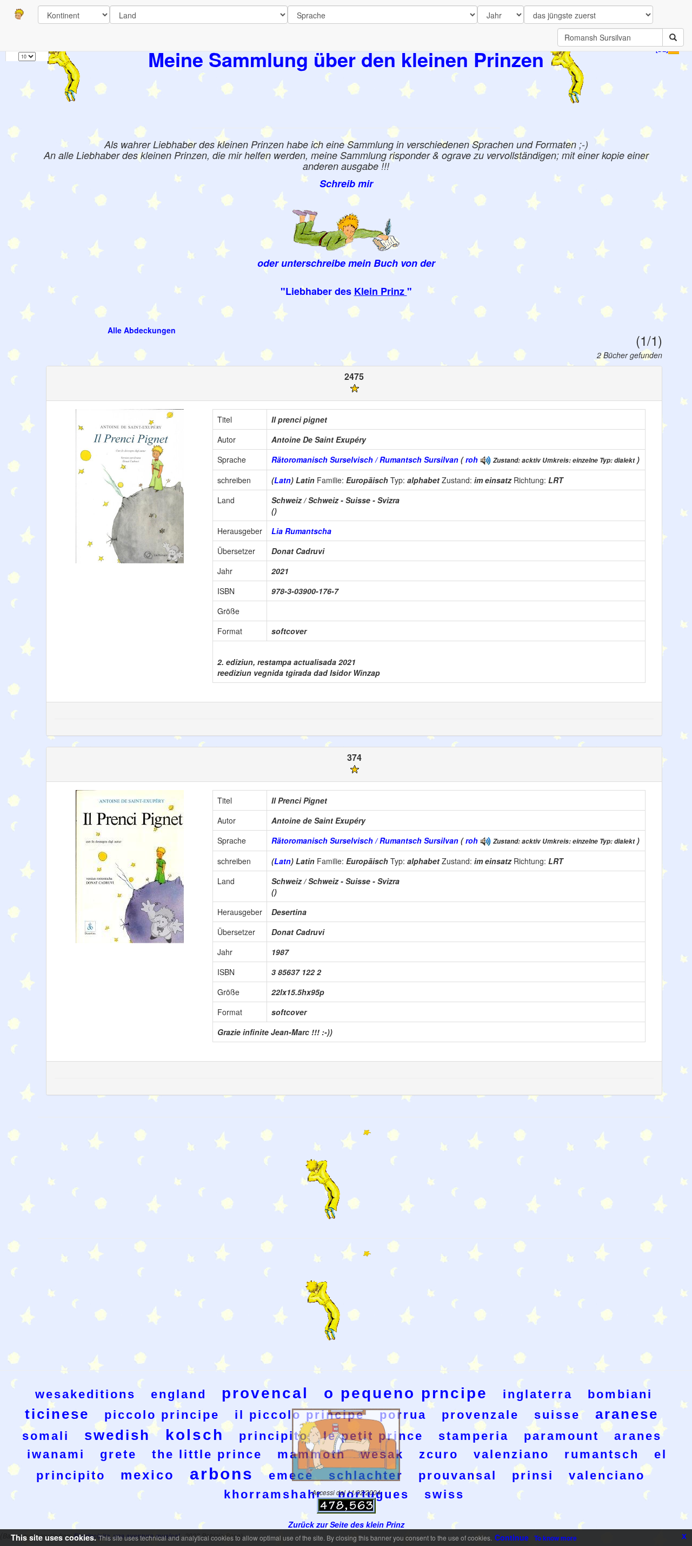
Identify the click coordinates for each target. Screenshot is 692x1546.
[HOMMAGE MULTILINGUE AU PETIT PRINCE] (485, 459)
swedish (117, 1435)
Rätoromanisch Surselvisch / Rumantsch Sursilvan (364, 459)
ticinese (57, 1414)
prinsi (533, 1475)
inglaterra (538, 1394)
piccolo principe (161, 1415)
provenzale (480, 1415)
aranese (626, 1414)
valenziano (511, 1454)
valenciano (607, 1475)
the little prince (207, 1454)
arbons (222, 1474)
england (179, 1394)
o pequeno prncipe (406, 1393)
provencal (265, 1393)
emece (291, 1475)
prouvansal (457, 1475)
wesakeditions (85, 1394)
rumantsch (601, 1454)
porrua (403, 1415)
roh (471, 459)
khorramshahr (273, 1494)
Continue (512, 1537)
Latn (282, 480)
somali (45, 1436)
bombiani (620, 1394)
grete (118, 1454)
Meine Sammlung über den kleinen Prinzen (346, 59)
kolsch (194, 1434)
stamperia (473, 1436)
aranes (638, 1436)
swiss (444, 1494)
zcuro (438, 1454)
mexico (148, 1475)
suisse (557, 1415)
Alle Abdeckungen (142, 330)
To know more (555, 1538)
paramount (561, 1436)
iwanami (56, 1454)
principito (273, 1436)
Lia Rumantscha (301, 530)
